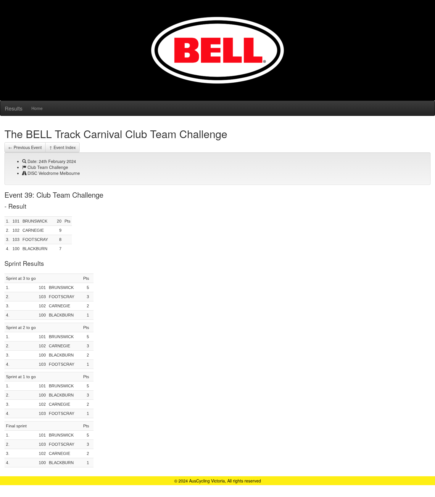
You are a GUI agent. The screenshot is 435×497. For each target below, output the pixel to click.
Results (13, 108)
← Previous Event (25, 147)
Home (37, 108)
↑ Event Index (62, 147)
